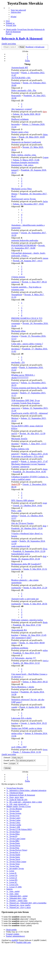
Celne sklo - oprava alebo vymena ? (27, 343)
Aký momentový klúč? (21, 637)
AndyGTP (15, 147)
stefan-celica (16, 733)
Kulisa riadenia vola (20, 449)
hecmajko (15, 124)
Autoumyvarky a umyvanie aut (25, 598)
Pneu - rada (16, 510)
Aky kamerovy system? (21, 109)
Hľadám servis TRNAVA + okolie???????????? (23, 376)
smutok (14, 393)
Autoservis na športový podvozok (26, 142)
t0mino (14, 194)
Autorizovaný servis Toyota (23, 199)
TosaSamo (15, 83)
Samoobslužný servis (20, 554)
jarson (45, 258)
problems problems (19, 648)
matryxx (15, 382)
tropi (45, 503)
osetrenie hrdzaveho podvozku (24, 240)
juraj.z (45, 660)
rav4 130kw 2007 (19, 747)
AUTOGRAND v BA (20, 77)
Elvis (45, 548)
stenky (14, 643)
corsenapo (15, 323)
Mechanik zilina (18, 331)
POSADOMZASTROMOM (23, 245)
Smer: (6, 763)
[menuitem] (18, 10)
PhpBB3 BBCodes (23, 942)
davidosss (15, 349)
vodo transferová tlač (20, 546)
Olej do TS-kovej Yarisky (22, 523)
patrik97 (15, 461)
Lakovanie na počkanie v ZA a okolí (27, 456)
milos (45, 650)
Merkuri (14, 418)
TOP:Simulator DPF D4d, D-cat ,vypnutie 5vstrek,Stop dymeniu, (25, 401)
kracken (14, 635)
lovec (45, 749)
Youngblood (16, 294)
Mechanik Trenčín (19, 438)
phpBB (14, 940)
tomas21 (15, 170)
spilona (14, 515)
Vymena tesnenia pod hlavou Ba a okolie (29, 388)
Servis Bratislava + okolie (22, 687)
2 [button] (27, 56)
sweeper (14, 233)
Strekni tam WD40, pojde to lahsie (26, 728)
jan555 (14, 433)
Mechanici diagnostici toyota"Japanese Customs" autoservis (28, 465)
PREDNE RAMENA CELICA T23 (26, 318)
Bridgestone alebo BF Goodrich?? (26, 564)
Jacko (45, 201)
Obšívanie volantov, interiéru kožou (27, 620)
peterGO (15, 454)
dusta (45, 469)
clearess (14, 336)
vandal (14, 541)
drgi (44, 526)
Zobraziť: (7, 757)
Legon (45, 157)
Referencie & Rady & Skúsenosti (22, 38)
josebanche (16, 569)
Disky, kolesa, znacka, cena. (23, 155)
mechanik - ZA (18, 362)
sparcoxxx (15, 408)
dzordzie (15, 443)
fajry (45, 111)
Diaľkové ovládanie (20, 119)
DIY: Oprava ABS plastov (22, 500)
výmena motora (18, 277)
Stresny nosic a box (20, 132)
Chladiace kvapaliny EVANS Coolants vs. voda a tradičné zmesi (29, 477)
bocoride (15, 72)
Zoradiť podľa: (10, 760)
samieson (15, 282)
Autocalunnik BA (19, 630)
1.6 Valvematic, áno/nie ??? (23, 658)
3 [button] (27, 58)
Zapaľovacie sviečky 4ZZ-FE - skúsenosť (29, 413)
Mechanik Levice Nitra (21, 188)
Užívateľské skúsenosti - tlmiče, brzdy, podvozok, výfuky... (28, 254)
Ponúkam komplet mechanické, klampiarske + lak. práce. (25, 163)
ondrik (14, 367)
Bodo (45, 622)
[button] (27, 61)
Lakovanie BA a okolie (21, 718)
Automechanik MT (19, 67)
